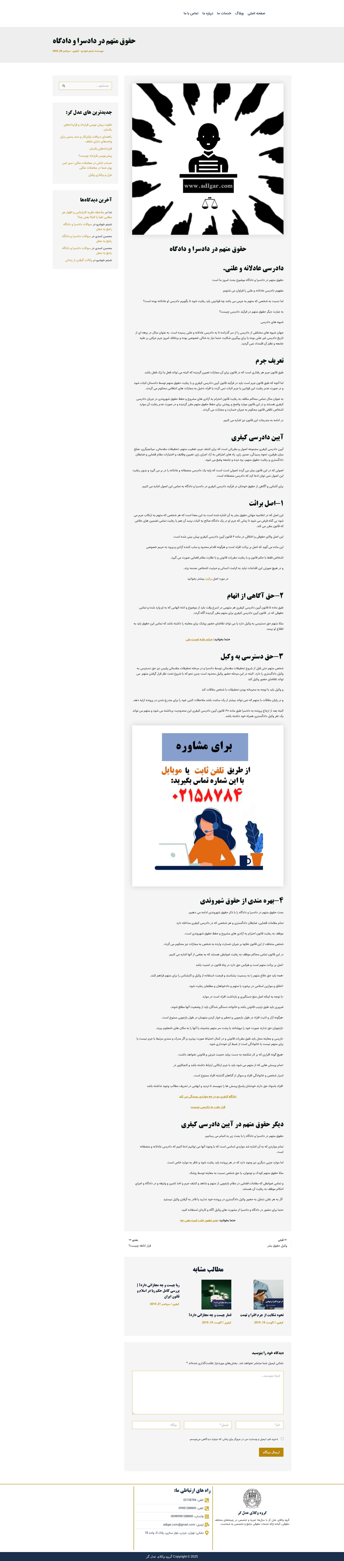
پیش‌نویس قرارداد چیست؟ (95, 155)
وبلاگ (239, 13)
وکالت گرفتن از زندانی (78, 260)
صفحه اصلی (256, 13)
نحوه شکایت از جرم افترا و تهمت (261, 1315)
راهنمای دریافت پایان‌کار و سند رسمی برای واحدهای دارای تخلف (86, 139)
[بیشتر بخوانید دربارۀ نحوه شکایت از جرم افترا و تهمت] (268, 1294)
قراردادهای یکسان (100, 148)
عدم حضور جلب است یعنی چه (199, 1220)
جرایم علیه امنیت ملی (199, 639)
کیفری (76, 51)
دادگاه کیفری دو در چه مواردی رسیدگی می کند (207, 1096)
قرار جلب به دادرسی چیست (208, 1107)
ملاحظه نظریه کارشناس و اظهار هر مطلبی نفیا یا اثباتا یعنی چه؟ (87, 215)
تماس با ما (191, 13)
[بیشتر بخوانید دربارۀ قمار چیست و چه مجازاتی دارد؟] (216, 1294)
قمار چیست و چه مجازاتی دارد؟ (210, 1315)
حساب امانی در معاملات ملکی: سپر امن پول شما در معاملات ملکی (87, 165)
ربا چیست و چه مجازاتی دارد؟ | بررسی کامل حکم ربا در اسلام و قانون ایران (158, 1291)
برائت (209, 578)
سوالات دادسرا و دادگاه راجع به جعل (87, 227)
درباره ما (207, 13)
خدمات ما (224, 13)
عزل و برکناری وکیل (100, 175)
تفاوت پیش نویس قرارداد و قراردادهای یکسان (88, 127)
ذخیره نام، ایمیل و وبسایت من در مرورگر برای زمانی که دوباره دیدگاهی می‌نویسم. (233, 1439)
